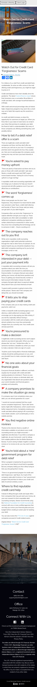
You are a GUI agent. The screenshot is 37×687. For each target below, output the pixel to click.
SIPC (10, 645)
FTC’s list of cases (23, 516)
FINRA (6, 645)
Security (17, 74)
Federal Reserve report (23, 96)
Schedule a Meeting (7, 2)
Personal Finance (8, 74)
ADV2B (24, 636)
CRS (8, 634)
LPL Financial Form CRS (25, 634)
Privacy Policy (18, 639)
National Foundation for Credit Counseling (18, 503)
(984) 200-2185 (18, 595)
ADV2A (6, 636)
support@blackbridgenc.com (18, 598)
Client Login (21, 2)
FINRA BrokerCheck (19, 628)
